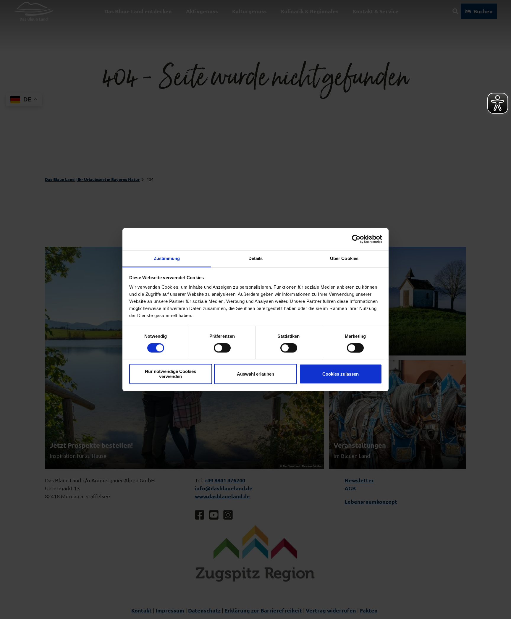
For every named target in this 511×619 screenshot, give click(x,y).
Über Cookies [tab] (344, 258)
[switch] (222, 348)
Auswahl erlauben (255, 373)
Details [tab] (255, 258)
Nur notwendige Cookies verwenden (170, 374)
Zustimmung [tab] (167, 258)
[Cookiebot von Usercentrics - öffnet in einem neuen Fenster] (356, 239)
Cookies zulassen (340, 373)
